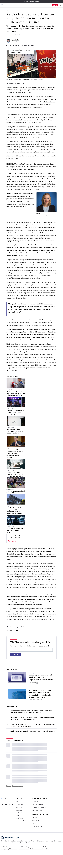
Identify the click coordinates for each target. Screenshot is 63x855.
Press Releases (20, 818)
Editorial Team (20, 804)
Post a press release (17, 786)
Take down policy (24, 849)
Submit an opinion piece (39, 807)
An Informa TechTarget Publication (31, 1)
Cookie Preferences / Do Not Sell (39, 849)
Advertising (35, 801)
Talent (16, 630)
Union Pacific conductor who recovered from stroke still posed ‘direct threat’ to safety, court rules (31, 712)
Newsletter (19, 810)
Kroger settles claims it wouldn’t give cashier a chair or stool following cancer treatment (32, 725)
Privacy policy (5, 849)
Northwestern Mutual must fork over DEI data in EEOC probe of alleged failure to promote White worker (40, 694)
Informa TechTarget (29, 841)
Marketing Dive (36, 820)
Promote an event (37, 810)
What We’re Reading (21, 821)
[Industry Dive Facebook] (6, 804)
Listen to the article (16, 83)
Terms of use (13, 849)
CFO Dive (34, 817)
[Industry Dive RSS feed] (13, 804)
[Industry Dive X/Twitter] (9, 804)
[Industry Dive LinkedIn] (2, 804)
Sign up (55, 5)
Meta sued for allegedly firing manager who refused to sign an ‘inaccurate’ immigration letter (32, 718)
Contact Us (19, 807)
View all (8, 786)
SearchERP (35, 823)
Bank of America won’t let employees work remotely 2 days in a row (32, 732)
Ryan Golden (15, 40)
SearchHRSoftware (37, 826)
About (17, 801)
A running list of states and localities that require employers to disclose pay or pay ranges (41, 678)
